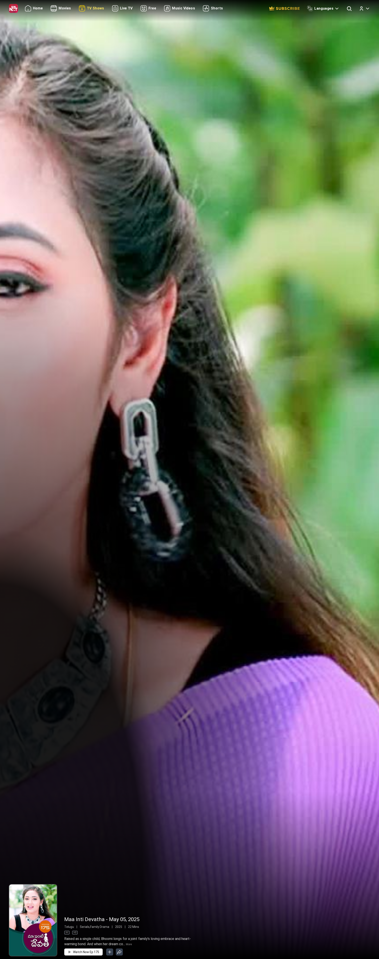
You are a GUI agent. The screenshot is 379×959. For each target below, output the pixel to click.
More (129, 944)
